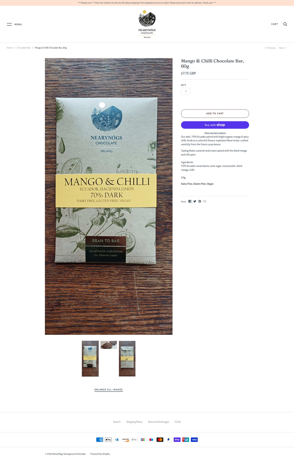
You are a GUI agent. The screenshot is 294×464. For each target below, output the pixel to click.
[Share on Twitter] (194, 202)
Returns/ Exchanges (158, 421)
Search (117, 421)
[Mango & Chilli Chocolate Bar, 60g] (90, 359)
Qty (183, 85)
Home (10, 47)
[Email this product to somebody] (204, 202)
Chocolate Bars (24, 47)
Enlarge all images (109, 389)
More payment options (215, 132)
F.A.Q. (178, 421)
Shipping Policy (134, 421)
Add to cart (215, 113)
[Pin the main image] (199, 202)
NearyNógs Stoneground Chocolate (69, 453)
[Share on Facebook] (190, 202)
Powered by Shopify (100, 453)
